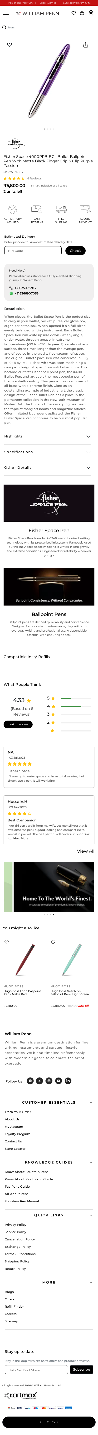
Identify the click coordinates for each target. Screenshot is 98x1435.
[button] (44, 914)
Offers (10, 1299)
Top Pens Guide (17, 1186)
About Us (12, 1119)
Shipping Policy (17, 1261)
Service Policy (15, 1232)
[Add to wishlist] (9, 45)
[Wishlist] (74, 13)
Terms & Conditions (20, 1254)
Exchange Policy (18, 1246)
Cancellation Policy (20, 1239)
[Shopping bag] (82, 13)
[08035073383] (11, 288)
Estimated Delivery (19, 236)
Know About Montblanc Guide (29, 1179)
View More (20, 838)
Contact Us (13, 1141)
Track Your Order (18, 1112)
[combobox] (49, 27)
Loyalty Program (17, 1134)
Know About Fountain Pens (27, 1172)
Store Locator (15, 1148)
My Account (14, 1126)
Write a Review (19, 724)
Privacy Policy (15, 1224)
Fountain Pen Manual (22, 1201)
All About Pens (17, 1194)
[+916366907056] (11, 293)
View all (85, 851)
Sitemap (11, 1321)
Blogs (9, 1292)
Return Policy (15, 1268)
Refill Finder (14, 1306)
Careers (11, 1314)
